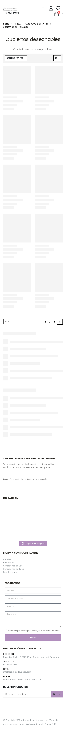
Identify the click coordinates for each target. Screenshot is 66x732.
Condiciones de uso (13, 565)
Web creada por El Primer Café (41, 723)
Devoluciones (10, 572)
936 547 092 (13, 12)
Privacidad (8, 562)
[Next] (60, 322)
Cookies (7, 559)
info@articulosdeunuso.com (17, 671)
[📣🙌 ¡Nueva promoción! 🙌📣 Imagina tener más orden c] (48, 512)
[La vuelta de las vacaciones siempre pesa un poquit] (17, 530)
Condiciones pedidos (13, 568)
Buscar (57, 694)
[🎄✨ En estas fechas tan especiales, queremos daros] (17, 512)
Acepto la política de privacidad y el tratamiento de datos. (34, 630)
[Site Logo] (10, 8)
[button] (44, 8)
